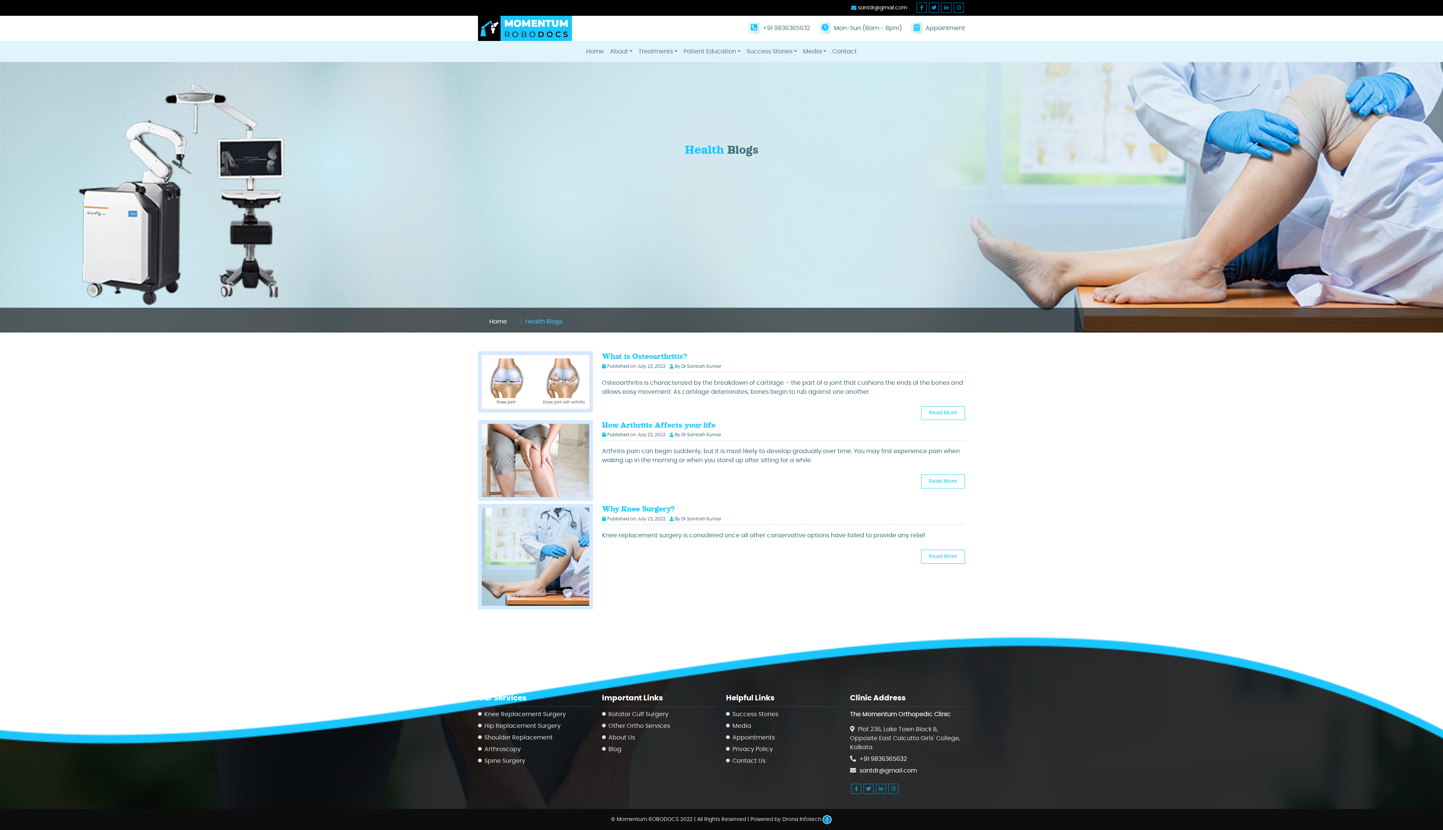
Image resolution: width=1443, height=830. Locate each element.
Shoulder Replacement (518, 738)
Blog (615, 749)
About (619, 51)
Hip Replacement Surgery (522, 726)
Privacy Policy (752, 749)
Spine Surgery (504, 761)
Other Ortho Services (639, 726)
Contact (844, 51)
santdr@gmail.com (881, 8)
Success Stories (770, 51)
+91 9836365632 (785, 28)
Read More (943, 413)
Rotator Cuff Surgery (638, 714)
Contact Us (748, 761)
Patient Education (710, 51)
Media (812, 51)
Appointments (753, 738)
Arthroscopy (502, 749)
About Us (621, 738)
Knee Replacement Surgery (525, 714)
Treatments (655, 51)
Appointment (944, 28)
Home (595, 51)
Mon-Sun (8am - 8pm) (867, 28)
